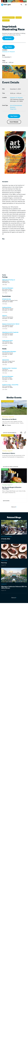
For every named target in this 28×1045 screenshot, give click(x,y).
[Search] (21, 4)
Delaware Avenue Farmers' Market (10, 324)
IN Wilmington (6, 5)
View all (13, 507)
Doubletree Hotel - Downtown (9, 368)
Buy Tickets (8, 47)
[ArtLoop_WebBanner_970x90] (14, 1)
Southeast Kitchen (6, 307)
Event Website (14, 122)
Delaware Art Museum (8, 51)
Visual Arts (13, 109)
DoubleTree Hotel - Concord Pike (10, 384)
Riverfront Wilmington (7, 288)
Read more (8, 38)
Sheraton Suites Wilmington (9, 351)
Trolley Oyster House (7, 340)
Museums (12, 107)
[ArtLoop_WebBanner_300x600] (15, 152)
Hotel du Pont (5, 359)
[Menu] (26, 4)
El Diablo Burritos (6, 299)
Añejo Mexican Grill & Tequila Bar (10, 332)
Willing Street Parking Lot (8, 279)
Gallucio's (4, 315)
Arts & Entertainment (16, 105)
